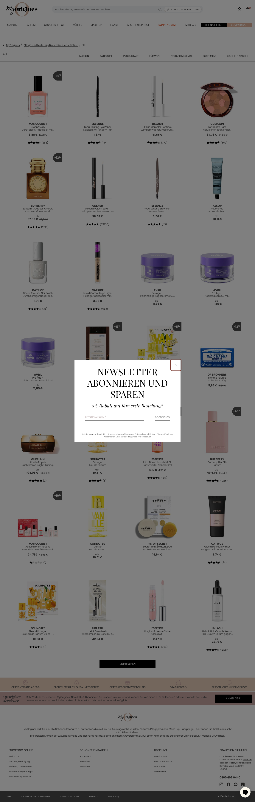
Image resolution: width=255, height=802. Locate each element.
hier (149, 437)
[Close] (176, 365)
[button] (245, 792)
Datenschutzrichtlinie (144, 434)
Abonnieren (162, 417)
